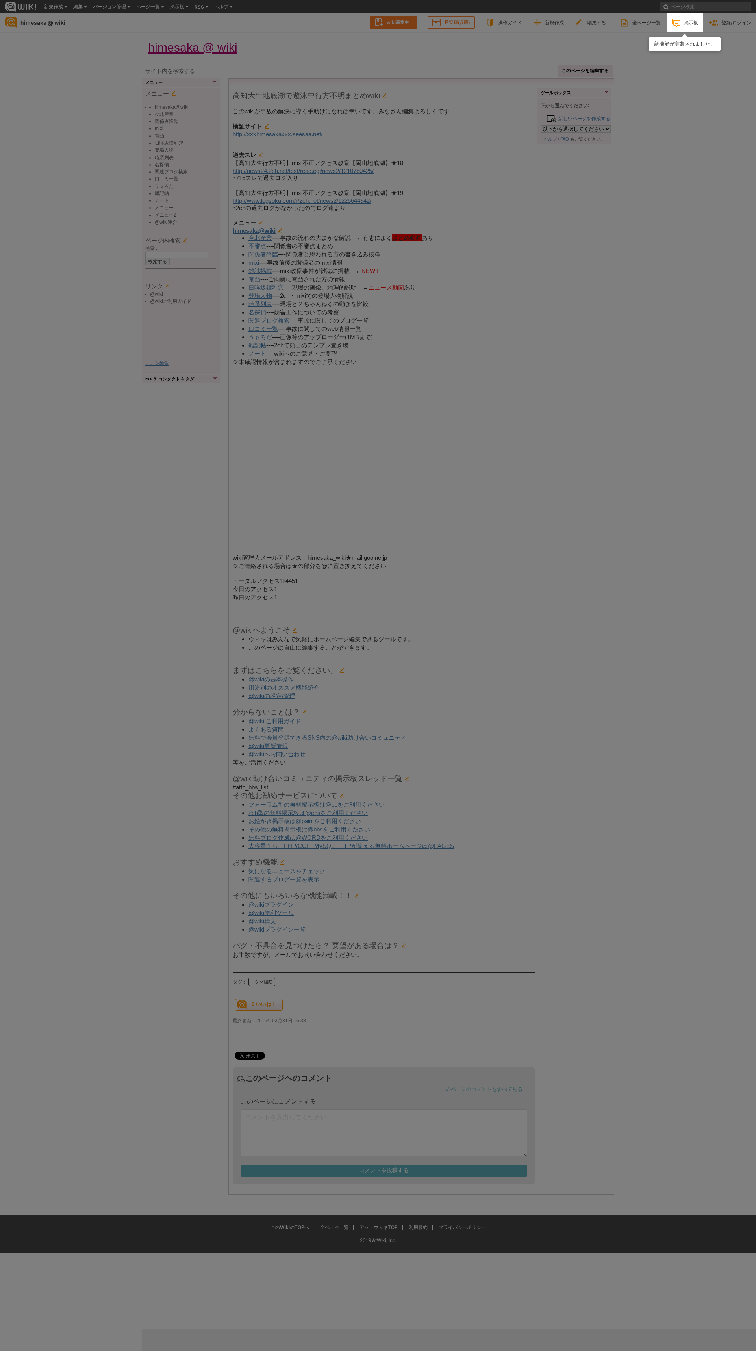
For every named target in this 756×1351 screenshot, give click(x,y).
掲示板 (691, 23)
